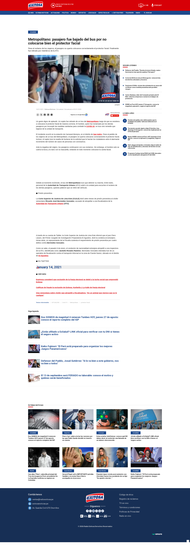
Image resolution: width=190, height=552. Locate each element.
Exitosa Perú (118, 13)
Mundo (73, 13)
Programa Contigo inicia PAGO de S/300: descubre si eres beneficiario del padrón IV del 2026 (144, 154)
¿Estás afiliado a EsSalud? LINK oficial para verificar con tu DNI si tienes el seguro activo (80, 333)
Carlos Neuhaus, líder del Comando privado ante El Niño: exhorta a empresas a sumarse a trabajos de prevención (142, 96)
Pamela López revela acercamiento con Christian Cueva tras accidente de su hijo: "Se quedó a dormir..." (112, 476)
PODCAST (158, 5)
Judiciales (92, 13)
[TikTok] (102, 511)
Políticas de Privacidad (129, 512)
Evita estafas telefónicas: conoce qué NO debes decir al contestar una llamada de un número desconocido (112, 438)
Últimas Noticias (42, 13)
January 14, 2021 (49, 267)
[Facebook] (44, 114)
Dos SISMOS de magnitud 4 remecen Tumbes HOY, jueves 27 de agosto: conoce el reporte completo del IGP (79, 318)
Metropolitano (74, 302)
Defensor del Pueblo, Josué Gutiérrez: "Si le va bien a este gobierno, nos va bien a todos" (80, 362)
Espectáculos (103, 13)
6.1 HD (146, 5)
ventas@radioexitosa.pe (42, 499)
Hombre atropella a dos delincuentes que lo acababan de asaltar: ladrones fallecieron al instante (142, 121)
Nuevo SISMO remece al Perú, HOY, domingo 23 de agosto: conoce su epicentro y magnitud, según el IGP (144, 138)
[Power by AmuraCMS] (157, 534)
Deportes (82, 13)
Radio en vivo (125, 516)
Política (65, 13)
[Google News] (99, 511)
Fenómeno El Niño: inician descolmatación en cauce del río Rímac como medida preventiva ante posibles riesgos (143, 87)
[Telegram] (51, 114)
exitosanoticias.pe (40, 503)
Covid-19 (64, 302)
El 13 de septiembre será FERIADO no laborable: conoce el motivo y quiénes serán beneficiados (77, 376)
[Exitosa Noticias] (37, 5)
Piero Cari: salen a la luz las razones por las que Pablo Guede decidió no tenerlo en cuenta (77, 438)
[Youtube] (93, 511)
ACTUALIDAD (55, 302)
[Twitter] (41, 114)
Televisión (129, 13)
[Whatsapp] (37, 114)
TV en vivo (123, 503)
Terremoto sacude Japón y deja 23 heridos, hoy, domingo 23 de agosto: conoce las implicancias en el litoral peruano (144, 130)
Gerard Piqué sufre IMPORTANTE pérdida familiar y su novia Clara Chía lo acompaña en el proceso (77, 476)
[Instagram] (96, 511)
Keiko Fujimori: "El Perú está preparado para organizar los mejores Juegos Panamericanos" (76, 347)
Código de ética (126, 494)
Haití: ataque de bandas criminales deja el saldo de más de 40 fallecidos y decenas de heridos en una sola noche (144, 146)
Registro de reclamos (128, 499)
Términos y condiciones (129, 507)
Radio (138, 13)
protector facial (85, 302)
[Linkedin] (48, 114)
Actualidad (55, 13)
